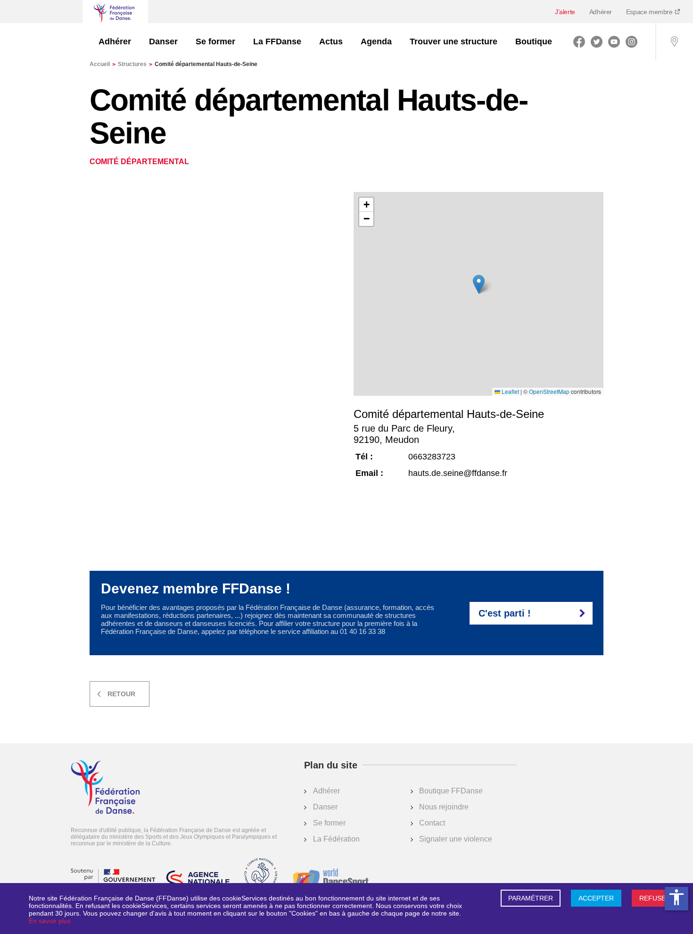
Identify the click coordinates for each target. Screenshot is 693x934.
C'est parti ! (504, 613)
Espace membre (650, 12)
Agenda (376, 41)
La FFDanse (277, 41)
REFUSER (654, 898)
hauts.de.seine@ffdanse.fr (457, 473)
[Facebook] (579, 41)
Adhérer (600, 12)
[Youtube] (614, 41)
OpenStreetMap (549, 391)
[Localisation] (674, 41)
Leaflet (509, 391)
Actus (331, 41)
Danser (163, 41)
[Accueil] (105, 787)
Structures (135, 64)
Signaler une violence (455, 839)
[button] (479, 284)
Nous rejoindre (444, 807)
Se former (215, 41)
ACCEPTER (596, 898)
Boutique (533, 41)
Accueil (103, 64)
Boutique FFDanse (451, 791)
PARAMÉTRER (530, 898)
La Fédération (336, 839)
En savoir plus (50, 921)
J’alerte (565, 12)
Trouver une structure (453, 41)
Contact (432, 823)
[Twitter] (596, 41)
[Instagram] (631, 41)
